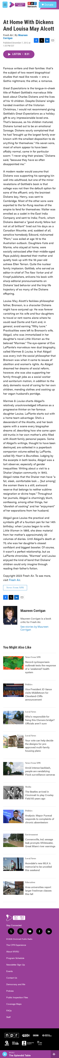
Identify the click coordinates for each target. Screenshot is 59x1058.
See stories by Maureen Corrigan (34, 628)
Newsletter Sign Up (15, 964)
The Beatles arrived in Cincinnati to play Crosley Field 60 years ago (39, 795)
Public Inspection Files (17, 997)
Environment (31, 834)
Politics (28, 684)
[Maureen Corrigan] (10, 615)
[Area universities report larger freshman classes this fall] (13, 888)
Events (9, 971)
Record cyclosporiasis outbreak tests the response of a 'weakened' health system (40, 667)
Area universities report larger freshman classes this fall (38, 890)
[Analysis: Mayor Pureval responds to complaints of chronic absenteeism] (13, 816)
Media (28, 787)
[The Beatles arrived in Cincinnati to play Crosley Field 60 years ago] (13, 792)
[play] (5, 1054)
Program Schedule (15, 958)
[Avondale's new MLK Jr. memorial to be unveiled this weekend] (13, 864)
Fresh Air (14, 580)
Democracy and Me (15, 984)
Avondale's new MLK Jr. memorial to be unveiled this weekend (38, 866)
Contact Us (11, 978)
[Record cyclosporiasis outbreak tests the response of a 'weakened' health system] (13, 663)
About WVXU (12, 951)
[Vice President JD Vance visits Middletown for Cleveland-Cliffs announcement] (13, 690)
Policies (10, 991)
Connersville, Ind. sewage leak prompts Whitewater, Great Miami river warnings (40, 843)
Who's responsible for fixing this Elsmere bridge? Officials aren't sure (40, 720)
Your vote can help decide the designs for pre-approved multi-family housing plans (39, 745)
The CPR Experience (16, 945)
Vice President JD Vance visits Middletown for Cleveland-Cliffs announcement (38, 694)
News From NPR (15, 587)
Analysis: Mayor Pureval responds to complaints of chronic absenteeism (39, 819)
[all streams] (55, 1054)
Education (30, 882)
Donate (49, 4)
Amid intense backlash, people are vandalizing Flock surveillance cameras (40, 771)
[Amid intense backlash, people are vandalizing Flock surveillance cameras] (13, 768)
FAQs (9, 1010)
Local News (30, 712)
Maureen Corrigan (32, 611)
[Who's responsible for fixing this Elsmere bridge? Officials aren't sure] (13, 717)
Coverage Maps (14, 1004)
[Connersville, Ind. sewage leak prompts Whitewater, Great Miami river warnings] (13, 840)
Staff (8, 1017)
